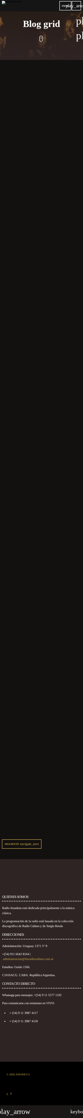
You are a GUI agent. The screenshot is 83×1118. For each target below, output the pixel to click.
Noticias (13, 124)
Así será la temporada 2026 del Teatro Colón (39, 218)
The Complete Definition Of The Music (35, 645)
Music (12, 638)
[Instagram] (7, 1094)
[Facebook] (11, 1094)
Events (12, 551)
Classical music (19, 721)
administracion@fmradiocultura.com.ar (28, 959)
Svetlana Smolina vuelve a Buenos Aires (36, 388)
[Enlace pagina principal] (11, 6)
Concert (13, 464)
